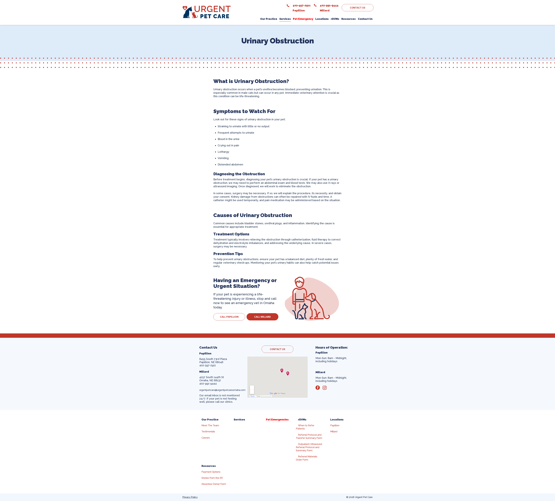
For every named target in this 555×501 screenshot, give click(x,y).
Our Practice (210, 419)
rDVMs (302, 419)
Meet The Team (210, 425)
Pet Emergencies (277, 419)
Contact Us (357, 7)
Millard (333, 431)
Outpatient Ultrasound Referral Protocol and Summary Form (309, 447)
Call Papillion (229, 316)
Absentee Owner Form (213, 484)
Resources (208, 465)
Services (239, 419)
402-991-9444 (208, 383)
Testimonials (208, 431)
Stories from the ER (212, 478)
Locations (337, 419)
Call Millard (262, 316)
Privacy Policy (190, 497)
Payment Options (210, 471)
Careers (205, 437)
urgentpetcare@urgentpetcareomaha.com (222, 390)
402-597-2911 (207, 365)
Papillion (334, 425)
